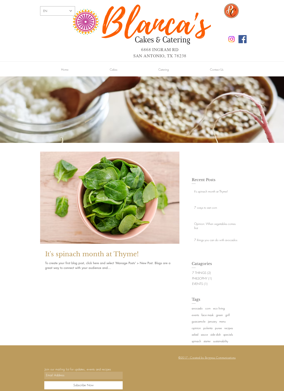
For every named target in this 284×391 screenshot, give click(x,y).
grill (227, 315)
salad (195, 334)
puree (218, 328)
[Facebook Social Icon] (242, 39)
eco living (219, 308)
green (219, 315)
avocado (197, 308)
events (195, 315)
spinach (196, 341)
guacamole (198, 321)
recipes (228, 328)
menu (222, 321)
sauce (204, 334)
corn (208, 308)
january (212, 321)
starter (207, 341)
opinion (196, 328)
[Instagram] (231, 39)
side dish (215, 334)
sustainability (220, 341)
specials (228, 334)
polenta (207, 328)
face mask (207, 315)
